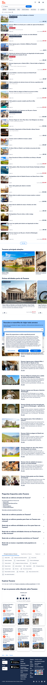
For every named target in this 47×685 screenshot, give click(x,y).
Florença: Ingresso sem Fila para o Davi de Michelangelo (37, 606)
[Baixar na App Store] (15, 667)
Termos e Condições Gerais (24, 671)
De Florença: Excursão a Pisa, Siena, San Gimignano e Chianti (8, 606)
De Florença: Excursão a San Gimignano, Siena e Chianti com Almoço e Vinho (8, 630)
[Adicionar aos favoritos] (7, 16)
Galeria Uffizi (6, 502)
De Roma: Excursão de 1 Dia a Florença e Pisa (23, 629)
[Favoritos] (35, 2)
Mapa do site (23, 678)
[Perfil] (43, 2)
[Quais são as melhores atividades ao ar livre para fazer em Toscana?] (43, 526)
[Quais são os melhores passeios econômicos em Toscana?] (43, 538)
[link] (23, 18)
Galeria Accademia (7, 506)
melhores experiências (30, 584)
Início (3, 655)
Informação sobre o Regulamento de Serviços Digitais (24, 675)
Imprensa (32, 670)
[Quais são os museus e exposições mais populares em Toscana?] (43, 543)
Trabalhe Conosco (31, 665)
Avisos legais (23, 663)
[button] (23, 18)
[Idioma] (39, 2)
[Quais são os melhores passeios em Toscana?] (43, 514)
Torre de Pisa (5, 504)
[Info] (12, 12)
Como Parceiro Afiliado (39, 666)
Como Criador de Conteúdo (38, 664)
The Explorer (31, 676)
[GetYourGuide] (3, 2)
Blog (31, 668)
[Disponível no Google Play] (15, 662)
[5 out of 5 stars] (8, 608)
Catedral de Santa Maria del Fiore (10, 503)
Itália (7, 655)
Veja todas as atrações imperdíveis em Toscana (12, 510)
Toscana (17, 584)
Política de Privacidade (25, 665)
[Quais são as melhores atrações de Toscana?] (43, 497)
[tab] (10, 554)
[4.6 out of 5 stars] (23, 598)
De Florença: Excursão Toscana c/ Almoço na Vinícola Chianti (37, 630)
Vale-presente (31, 673)
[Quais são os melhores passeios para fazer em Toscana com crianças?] (43, 520)
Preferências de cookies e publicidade (24, 668)
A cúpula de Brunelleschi (8, 507)
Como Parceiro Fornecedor (40, 661)
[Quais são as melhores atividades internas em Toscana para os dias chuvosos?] (43, 532)
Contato (22, 661)
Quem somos (31, 662)
